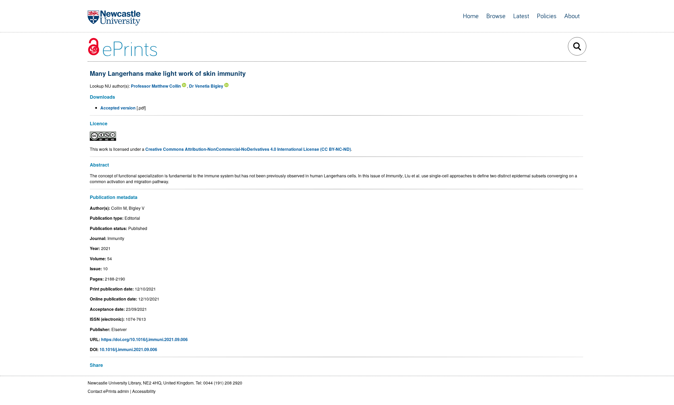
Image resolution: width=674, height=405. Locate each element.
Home (471, 16)
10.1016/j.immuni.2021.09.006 (128, 349)
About (572, 16)
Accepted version (118, 108)
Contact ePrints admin (108, 391)
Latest (521, 16)
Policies (547, 16)
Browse (496, 16)
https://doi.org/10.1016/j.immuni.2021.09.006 (144, 339)
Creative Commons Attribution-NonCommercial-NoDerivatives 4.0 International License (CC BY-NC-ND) (248, 149)
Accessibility (144, 391)
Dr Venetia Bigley (206, 86)
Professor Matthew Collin (156, 86)
